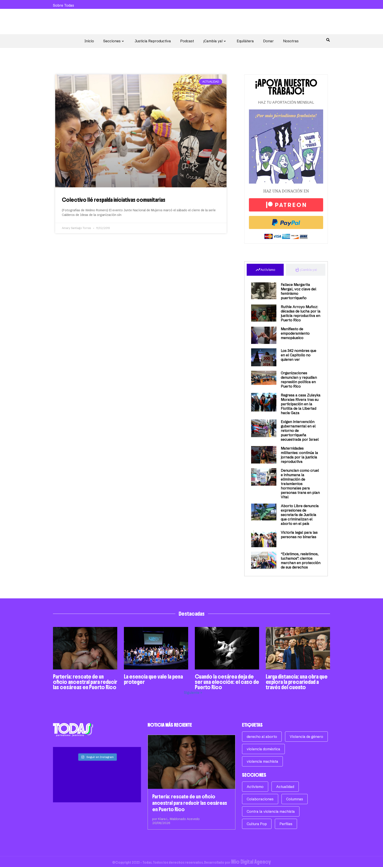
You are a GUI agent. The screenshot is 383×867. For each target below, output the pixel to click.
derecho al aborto (262, 736)
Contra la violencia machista (271, 811)
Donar (268, 41)
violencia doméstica (263, 749)
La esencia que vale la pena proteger (153, 679)
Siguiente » (193, 692)
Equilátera (245, 41)
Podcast (187, 41)
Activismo (255, 786)
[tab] (265, 270)
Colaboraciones (260, 799)
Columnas (294, 799)
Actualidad (285, 786)
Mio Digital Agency (251, 861)
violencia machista (262, 761)
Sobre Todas (63, 5)
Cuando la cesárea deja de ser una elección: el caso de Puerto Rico (227, 681)
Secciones (112, 41)
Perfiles (285, 824)
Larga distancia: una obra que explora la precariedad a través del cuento (297, 681)
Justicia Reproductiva (153, 41)
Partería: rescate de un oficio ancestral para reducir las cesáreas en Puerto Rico (85, 681)
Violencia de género (306, 736)
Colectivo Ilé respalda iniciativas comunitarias (113, 199)
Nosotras (291, 41)
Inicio (89, 41)
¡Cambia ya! (213, 41)
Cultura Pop (257, 824)
